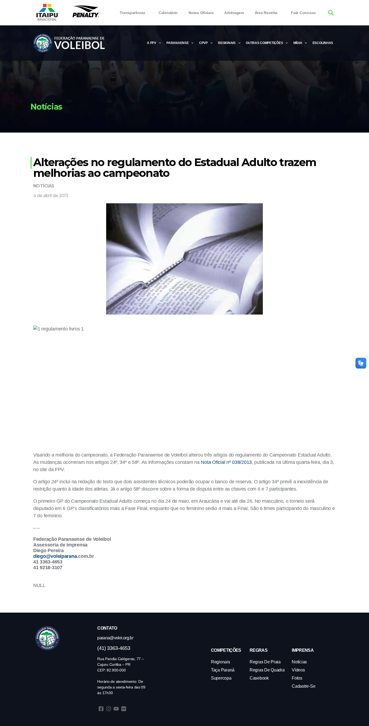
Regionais (227, 43)
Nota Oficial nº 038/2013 (226, 462)
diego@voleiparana (55, 556)
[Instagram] (108, 709)
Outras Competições (264, 43)
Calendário (168, 13)
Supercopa (221, 678)
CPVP (203, 43)
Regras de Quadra (267, 670)
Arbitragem (234, 13)
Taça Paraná (222, 670)
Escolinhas (323, 43)
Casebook (259, 678)
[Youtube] (116, 709)
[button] (331, 12)
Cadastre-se (303, 686)
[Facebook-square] (101, 709)
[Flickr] (124, 709)
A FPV (151, 43)
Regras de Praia (265, 662)
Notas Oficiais (201, 13)
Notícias (43, 185)
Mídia (297, 43)
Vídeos (298, 670)
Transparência (132, 13)
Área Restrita (266, 13)
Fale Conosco (303, 13)
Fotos (297, 678)
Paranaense (177, 43)
